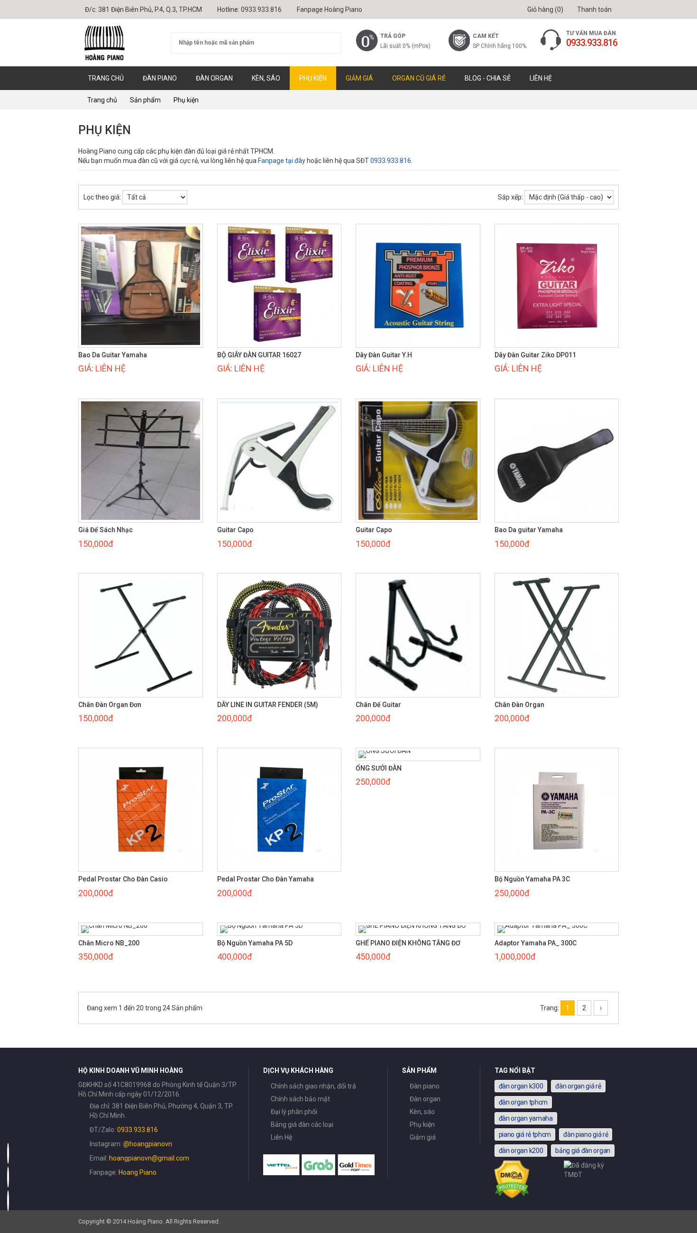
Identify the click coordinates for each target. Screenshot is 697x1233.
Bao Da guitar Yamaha (529, 530)
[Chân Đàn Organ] (557, 635)
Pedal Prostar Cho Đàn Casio (123, 879)
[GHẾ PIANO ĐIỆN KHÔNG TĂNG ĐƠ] (418, 929)
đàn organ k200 (521, 1150)
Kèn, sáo (266, 78)
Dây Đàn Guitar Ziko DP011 (535, 355)
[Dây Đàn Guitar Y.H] (418, 286)
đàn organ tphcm (523, 1102)
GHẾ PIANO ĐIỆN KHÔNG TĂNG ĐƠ (408, 943)
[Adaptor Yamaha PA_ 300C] (557, 929)
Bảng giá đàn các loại (302, 1124)
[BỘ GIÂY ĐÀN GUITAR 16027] (279, 286)
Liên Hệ (541, 78)
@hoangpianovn (147, 1144)
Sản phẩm (145, 100)
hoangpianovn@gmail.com (149, 1158)
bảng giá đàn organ (582, 1150)
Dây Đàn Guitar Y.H (384, 355)
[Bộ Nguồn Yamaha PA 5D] (279, 929)
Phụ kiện (313, 78)
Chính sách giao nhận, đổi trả (313, 1086)
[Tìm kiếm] (328, 43)
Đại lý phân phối (294, 1111)
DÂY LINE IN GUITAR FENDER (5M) (267, 704)
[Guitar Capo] (279, 461)
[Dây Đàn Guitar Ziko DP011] (557, 286)
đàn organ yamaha (526, 1118)
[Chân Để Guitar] (418, 635)
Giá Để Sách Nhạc (105, 530)
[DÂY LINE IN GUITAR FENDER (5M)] (279, 635)
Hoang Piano (137, 1172)
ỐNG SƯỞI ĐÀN (379, 768)
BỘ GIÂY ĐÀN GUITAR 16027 (259, 355)
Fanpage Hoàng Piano (329, 9)
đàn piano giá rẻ (585, 1134)
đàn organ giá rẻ (578, 1086)
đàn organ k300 (521, 1086)
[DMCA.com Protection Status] (512, 1196)
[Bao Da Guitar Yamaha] (140, 286)
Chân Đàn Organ (519, 704)
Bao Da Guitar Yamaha (112, 355)
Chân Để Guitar (378, 704)
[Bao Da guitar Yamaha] (557, 461)
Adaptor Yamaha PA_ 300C (536, 943)
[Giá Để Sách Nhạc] (140, 461)
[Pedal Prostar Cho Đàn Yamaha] (279, 810)
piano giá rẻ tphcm (525, 1134)
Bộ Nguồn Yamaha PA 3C (532, 879)
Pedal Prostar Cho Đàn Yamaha (265, 879)
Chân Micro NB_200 (108, 943)
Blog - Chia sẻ (488, 78)
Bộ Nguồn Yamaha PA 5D (255, 943)
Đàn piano (160, 78)
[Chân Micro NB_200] (140, 929)
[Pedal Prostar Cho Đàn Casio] (140, 810)
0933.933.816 (261, 9)
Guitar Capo (235, 530)
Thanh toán (594, 9)
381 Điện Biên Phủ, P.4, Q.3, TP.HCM (150, 9)
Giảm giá (359, 78)
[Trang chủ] (117, 42)
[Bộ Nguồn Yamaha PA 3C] (557, 810)
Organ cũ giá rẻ (419, 78)
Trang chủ (106, 78)
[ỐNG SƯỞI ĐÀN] (418, 754)
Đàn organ (214, 78)
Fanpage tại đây (281, 160)
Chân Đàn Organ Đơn (109, 704)
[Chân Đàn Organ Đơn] (140, 635)
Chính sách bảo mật (300, 1099)
